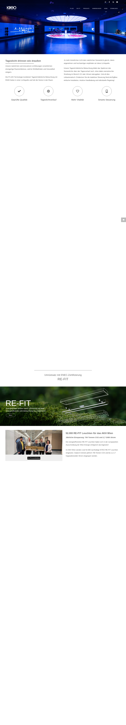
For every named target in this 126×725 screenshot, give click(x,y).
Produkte (86, 8)
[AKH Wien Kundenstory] (33, 447)
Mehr (10, 415)
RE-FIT (78, 8)
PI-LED (72, 8)
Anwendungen (96, 8)
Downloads (114, 8)
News (105, 8)
